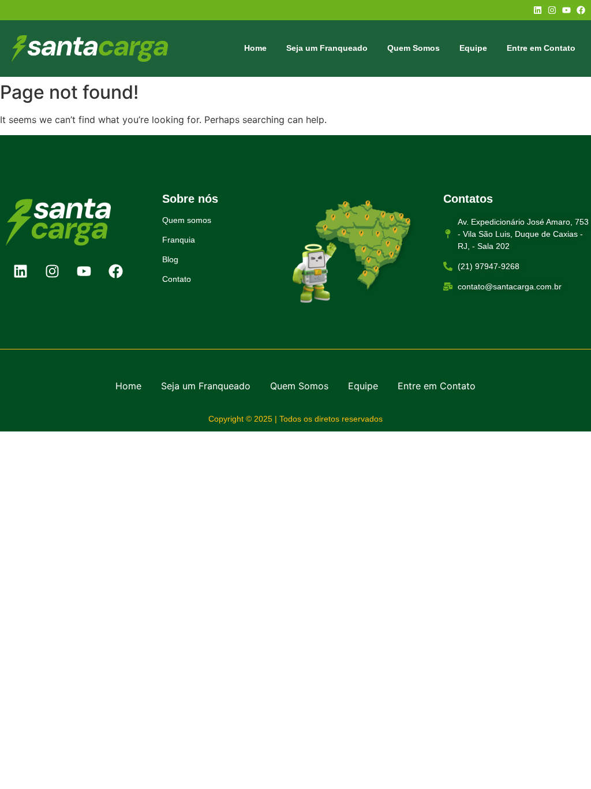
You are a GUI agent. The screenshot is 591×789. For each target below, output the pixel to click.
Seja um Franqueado (327, 48)
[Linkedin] (537, 10)
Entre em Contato (541, 48)
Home (255, 48)
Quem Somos (413, 48)
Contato (176, 279)
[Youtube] (566, 10)
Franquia (178, 239)
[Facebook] (581, 10)
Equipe (473, 48)
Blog (170, 259)
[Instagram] (552, 10)
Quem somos (186, 220)
